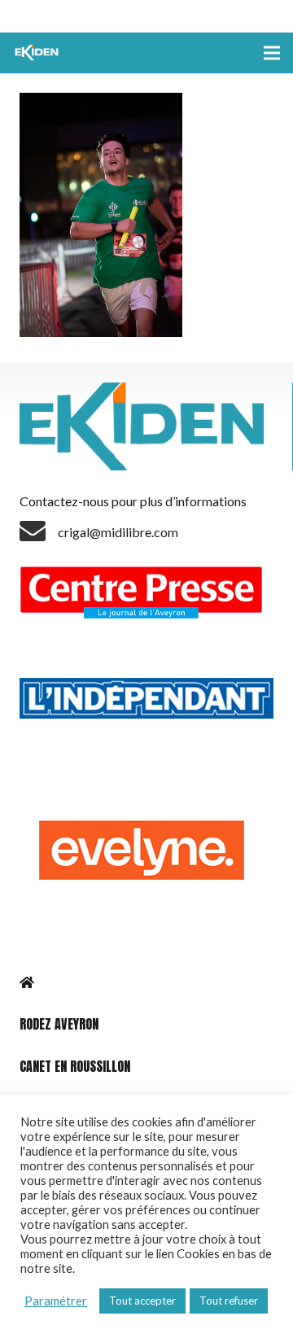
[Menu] (272, 53)
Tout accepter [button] (142, 1300)
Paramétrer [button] (55, 1301)
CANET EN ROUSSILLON (75, 1066)
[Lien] (38, 53)
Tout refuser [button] (228, 1300)
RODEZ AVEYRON (59, 1024)
